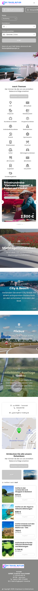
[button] (34, 3)
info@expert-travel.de (22, 581)
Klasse (4, 15)
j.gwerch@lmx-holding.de (20, 413)
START (19, 40)
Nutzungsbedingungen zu (10, 48)
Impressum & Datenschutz (24, 589)
